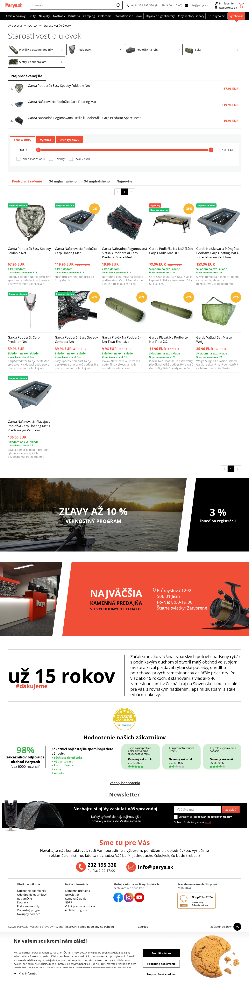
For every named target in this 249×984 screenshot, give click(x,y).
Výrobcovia (15, 25)
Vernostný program (29, 910)
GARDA (32, 25)
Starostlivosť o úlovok (57, 25)
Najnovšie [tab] (124, 181)
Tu (102, 964)
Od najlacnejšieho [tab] (63, 181)
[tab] (22, 139)
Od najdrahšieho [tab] (97, 181)
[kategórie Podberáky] (95, 49)
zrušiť (208, 822)
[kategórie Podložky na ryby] (153, 49)
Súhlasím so (186, 816)
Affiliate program (76, 910)
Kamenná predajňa (77, 891)
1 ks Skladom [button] (16, 269)
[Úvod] (14, 5)
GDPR (68, 902)
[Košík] (241, 5)
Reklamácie (24, 898)
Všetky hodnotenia (125, 783)
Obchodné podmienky (31, 891)
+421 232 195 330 (142, 5)
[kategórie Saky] (212, 49)
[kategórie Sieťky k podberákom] (36, 61)
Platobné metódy (28, 906)
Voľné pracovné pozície (80, 906)
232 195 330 (102, 864)
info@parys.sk (199, 5)
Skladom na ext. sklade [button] (164, 269)
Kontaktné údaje (75, 898)
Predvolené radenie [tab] (27, 181)
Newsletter (72, 894)
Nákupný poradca (28, 914)
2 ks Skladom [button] (110, 269)
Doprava (22, 902)
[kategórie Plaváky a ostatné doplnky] (36, 49)
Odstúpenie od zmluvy (31, 894)
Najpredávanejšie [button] (26, 76)
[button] (118, 5)
